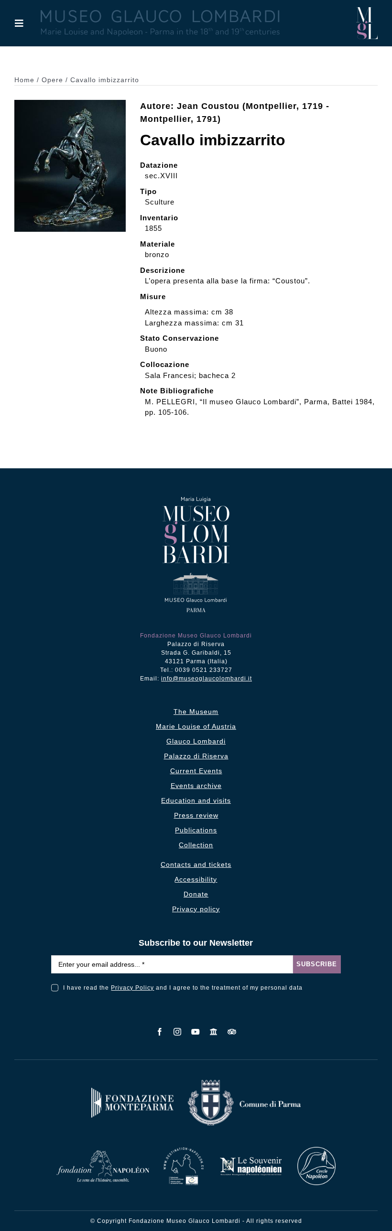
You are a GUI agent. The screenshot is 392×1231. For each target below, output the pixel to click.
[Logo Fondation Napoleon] (102, 1154)
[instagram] (178, 1032)
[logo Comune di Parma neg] (244, 1084)
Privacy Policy (132, 987)
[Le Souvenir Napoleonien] (250, 1159)
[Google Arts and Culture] (214, 1032)
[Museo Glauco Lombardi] (367, 11)
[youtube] (195, 1032)
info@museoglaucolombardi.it (206, 678)
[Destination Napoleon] (183, 1151)
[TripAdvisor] (232, 1032)
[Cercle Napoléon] (316, 1150)
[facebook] (160, 1032)
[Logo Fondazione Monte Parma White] (132, 1091)
